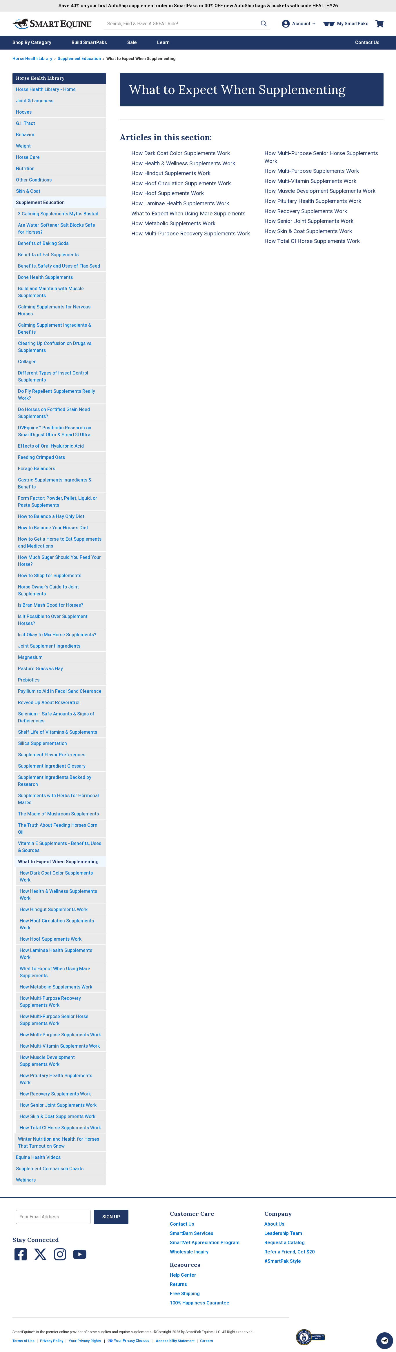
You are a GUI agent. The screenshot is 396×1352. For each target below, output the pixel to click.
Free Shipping (185, 1293)
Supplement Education (79, 58)
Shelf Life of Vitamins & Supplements (57, 732)
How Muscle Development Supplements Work (47, 1061)
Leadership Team (283, 1233)
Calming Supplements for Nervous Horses (54, 310)
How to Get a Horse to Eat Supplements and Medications (59, 542)
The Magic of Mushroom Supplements (58, 814)
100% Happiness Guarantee (199, 1303)
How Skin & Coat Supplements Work (57, 1116)
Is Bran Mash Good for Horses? (50, 605)
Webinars (26, 1180)
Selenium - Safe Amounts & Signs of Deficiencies (56, 717)
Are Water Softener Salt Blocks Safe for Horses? (56, 228)
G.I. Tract (25, 123)
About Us (274, 1224)
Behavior (25, 134)
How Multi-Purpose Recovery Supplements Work (50, 1001)
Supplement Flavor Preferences (51, 754)
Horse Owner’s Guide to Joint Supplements (48, 590)
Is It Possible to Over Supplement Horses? (53, 620)
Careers (206, 1341)
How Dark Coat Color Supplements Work (56, 876)
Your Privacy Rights (85, 1341)
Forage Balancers (36, 468)
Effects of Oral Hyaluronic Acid (51, 446)
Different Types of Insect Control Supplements (53, 376)
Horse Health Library (32, 58)
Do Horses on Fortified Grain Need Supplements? (54, 413)
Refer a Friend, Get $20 (289, 1252)
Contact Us (182, 1224)
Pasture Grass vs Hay (40, 668)
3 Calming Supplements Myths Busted (58, 214)
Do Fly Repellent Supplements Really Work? (56, 394)
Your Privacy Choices (131, 1341)
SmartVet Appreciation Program (204, 1242)
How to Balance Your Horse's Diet (53, 527)
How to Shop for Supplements (49, 575)
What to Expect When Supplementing (58, 861)
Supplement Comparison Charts (49, 1168)
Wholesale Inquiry (189, 1252)
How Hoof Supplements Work (50, 939)
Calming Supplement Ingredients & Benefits (54, 328)
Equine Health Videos (38, 1157)
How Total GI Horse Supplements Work (60, 1128)
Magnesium (30, 657)
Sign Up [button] (111, 1217)
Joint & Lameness (34, 100)
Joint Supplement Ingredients (49, 646)
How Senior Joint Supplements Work (58, 1105)
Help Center (183, 1275)
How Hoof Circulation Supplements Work (57, 924)
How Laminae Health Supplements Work (56, 954)
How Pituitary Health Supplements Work (56, 1079)
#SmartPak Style (282, 1261)
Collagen (27, 361)
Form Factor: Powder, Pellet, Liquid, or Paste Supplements (57, 501)
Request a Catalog (284, 1242)
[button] (263, 23)
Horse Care (28, 157)
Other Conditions (34, 180)
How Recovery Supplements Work (55, 1094)
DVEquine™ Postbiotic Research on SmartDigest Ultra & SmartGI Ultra (54, 431)
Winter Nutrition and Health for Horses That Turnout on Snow (58, 1142)
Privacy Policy (51, 1341)
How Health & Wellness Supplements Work (58, 894)
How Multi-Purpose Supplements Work (60, 1034)
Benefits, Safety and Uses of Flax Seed (59, 266)
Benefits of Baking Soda (43, 243)
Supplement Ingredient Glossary (52, 766)
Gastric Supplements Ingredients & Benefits (54, 483)
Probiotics (28, 680)
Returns (178, 1284)
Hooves (24, 112)
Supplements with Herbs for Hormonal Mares (58, 799)
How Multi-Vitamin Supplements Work (60, 1046)
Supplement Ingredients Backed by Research (54, 781)
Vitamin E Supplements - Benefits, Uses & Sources (59, 847)
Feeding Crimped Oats (41, 457)
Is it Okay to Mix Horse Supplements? (57, 634)
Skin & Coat (28, 191)
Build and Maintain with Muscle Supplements (51, 292)
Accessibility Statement (175, 1341)
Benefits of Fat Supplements (48, 254)
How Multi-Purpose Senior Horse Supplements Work (54, 1020)
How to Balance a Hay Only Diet (51, 516)
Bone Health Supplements (45, 277)
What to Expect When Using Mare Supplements (55, 972)
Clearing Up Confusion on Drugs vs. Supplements (55, 347)
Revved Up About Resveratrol (48, 702)
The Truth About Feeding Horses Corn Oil (57, 828)
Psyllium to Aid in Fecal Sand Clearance (59, 691)
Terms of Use (23, 1341)
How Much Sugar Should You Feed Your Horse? (59, 561)
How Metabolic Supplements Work (56, 987)
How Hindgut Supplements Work (54, 909)
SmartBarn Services (191, 1233)
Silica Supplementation (42, 743)
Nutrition (25, 168)
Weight (23, 146)
